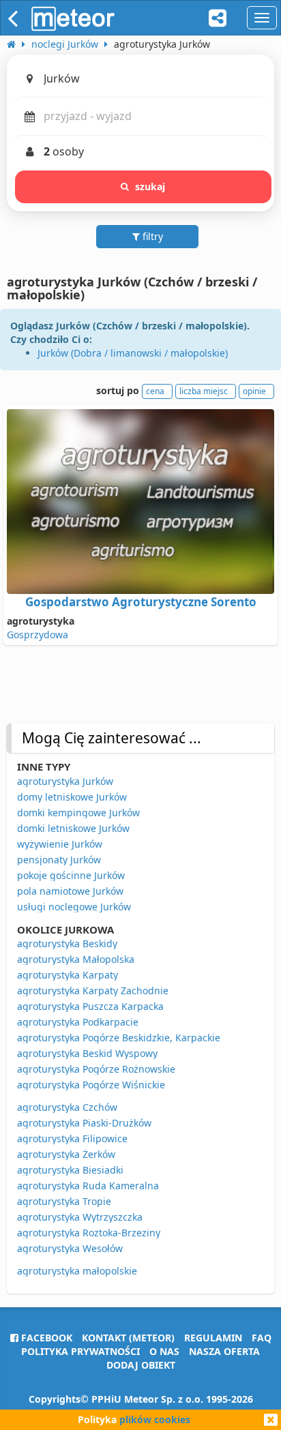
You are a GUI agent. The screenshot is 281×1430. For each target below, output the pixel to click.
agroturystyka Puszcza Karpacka (90, 1006)
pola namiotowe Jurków (70, 890)
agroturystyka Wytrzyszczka (80, 1216)
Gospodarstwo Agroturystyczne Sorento (140, 602)
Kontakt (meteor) (128, 1337)
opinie (254, 391)
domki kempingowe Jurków (78, 812)
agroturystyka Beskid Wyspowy (87, 1053)
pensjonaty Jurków (59, 859)
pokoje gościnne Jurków (71, 875)
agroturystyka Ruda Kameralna (88, 1185)
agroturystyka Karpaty (67, 974)
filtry (151, 236)
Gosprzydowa (37, 634)
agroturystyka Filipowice (72, 1138)
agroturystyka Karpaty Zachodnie (92, 990)
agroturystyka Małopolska (75, 959)
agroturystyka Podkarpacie (77, 1021)
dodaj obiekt (140, 1364)
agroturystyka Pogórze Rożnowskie (96, 1068)
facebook (45, 1337)
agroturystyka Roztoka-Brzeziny (88, 1232)
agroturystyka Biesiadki (70, 1169)
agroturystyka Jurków (65, 781)
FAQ (261, 1337)
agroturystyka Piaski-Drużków (84, 1122)
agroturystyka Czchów (67, 1107)
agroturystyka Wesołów (70, 1248)
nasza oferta (224, 1351)
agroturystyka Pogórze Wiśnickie (91, 1084)
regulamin (213, 1337)
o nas (164, 1351)
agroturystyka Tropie (64, 1201)
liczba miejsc (203, 391)
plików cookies (154, 1419)
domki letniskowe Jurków (73, 828)
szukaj (150, 186)
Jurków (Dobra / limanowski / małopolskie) (133, 352)
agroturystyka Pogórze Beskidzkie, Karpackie (118, 1037)
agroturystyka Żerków (66, 1154)
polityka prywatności (80, 1351)
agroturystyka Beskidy (67, 943)
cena (155, 391)
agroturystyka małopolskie (77, 1270)
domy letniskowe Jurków (72, 796)
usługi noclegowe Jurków (74, 906)
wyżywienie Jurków (59, 843)
